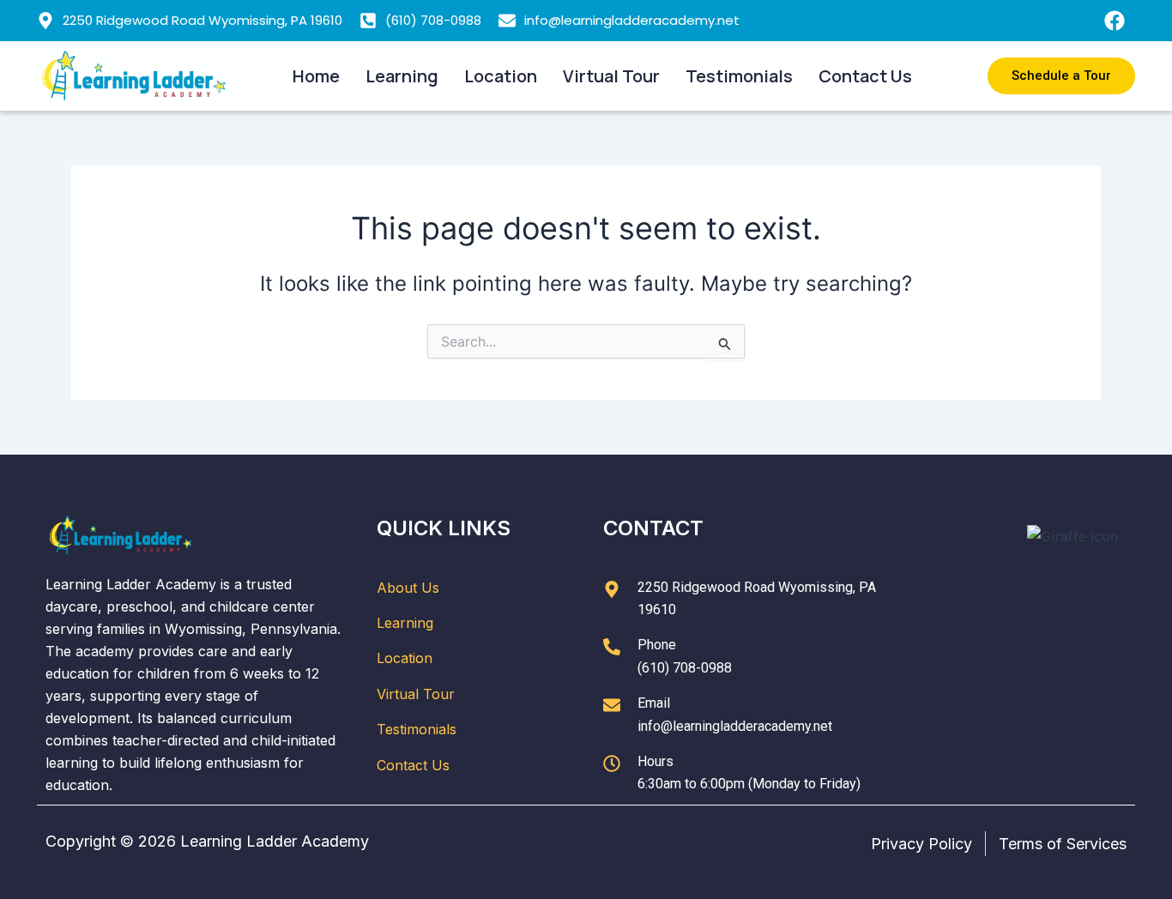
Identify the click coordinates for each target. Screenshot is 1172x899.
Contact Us (865, 75)
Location (500, 75)
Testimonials (739, 75)
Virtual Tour (611, 75)
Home (316, 75)
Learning (401, 75)
